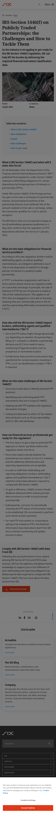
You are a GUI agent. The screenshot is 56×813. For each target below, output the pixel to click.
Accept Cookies (28, 808)
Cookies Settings (28, 800)
